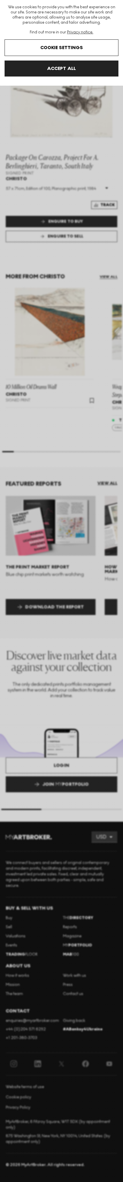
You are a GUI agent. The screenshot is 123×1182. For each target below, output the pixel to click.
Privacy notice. (80, 32)
